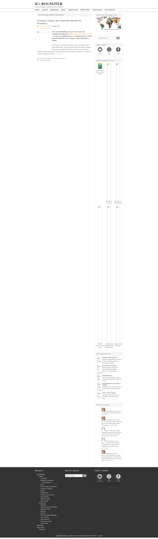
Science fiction (44, 523)
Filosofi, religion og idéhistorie (49, 486)
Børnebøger (44, 505)
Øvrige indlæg (40, 527)
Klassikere (43, 511)
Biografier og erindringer (47, 480)
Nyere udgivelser (45, 519)
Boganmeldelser (47, 58)
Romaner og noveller (46, 521)
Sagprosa (41, 476)
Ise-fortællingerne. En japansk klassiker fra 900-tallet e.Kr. (109, 345)
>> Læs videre (58, 54)
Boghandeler (40, 525)
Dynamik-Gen (71, 536)
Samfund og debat (45, 499)
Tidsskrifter (42, 529)
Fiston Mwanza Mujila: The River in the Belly (100, 72)
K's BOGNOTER (48, 3)
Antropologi (44, 478)
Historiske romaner (45, 509)
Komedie (43, 513)
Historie (43, 490)
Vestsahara (48, 60)
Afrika (41, 60)
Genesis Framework (83, 536)
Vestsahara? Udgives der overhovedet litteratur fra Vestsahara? (59, 22)
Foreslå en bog (112, 430)
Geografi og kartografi (46, 488)
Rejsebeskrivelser (46, 482)
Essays (42, 484)
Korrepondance (44, 492)
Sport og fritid (44, 501)
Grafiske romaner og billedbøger (49, 507)
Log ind (100, 536)
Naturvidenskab (45, 497)
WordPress (93, 536)
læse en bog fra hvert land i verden (81, 34)
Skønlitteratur (62, 58)
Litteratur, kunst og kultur (47, 495)
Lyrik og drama (55, 58)
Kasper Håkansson (109, 411)
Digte (44, 60)
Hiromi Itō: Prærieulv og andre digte (100, 345)
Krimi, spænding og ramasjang (49, 515)
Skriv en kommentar (45, 28)
